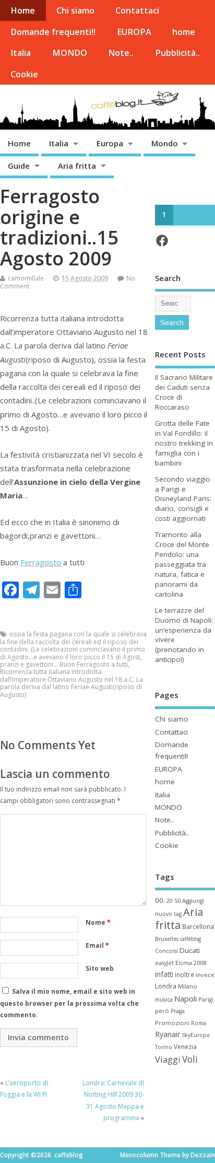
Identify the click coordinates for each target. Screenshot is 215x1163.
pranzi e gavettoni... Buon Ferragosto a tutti (64, 664)
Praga (178, 1011)
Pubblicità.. (177, 53)
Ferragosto (40, 562)
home (183, 32)
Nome (98, 922)
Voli (190, 1059)
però (162, 1011)
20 (169, 900)
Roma (198, 1023)
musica (164, 999)
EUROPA (134, 32)
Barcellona (198, 926)
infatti (164, 974)
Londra (165, 986)
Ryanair (167, 1034)
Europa (110, 143)
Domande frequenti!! (52, 32)
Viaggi (168, 1059)
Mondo (164, 143)
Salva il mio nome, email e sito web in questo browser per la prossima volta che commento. (69, 1003)
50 (177, 900)
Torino (163, 1047)
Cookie (24, 74)
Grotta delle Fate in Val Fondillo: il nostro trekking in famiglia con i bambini (184, 443)
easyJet (164, 963)
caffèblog (190, 939)
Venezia (185, 1046)
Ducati (190, 950)
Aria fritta (77, 165)
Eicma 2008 (190, 963)
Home (22, 10)
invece (205, 975)
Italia (20, 53)
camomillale (26, 278)
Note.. (121, 53)
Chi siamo (75, 10)
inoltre (184, 974)
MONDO (69, 53)
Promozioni (172, 1023)
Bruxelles (166, 939)
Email (97, 945)
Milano (187, 986)
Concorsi (166, 951)
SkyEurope (196, 1035)
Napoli (185, 998)
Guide (19, 165)
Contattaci (137, 10)
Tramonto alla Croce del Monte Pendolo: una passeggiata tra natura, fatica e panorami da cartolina (182, 564)
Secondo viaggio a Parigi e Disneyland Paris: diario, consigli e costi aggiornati (183, 499)
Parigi (205, 999)
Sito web (100, 968)
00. (160, 900)
